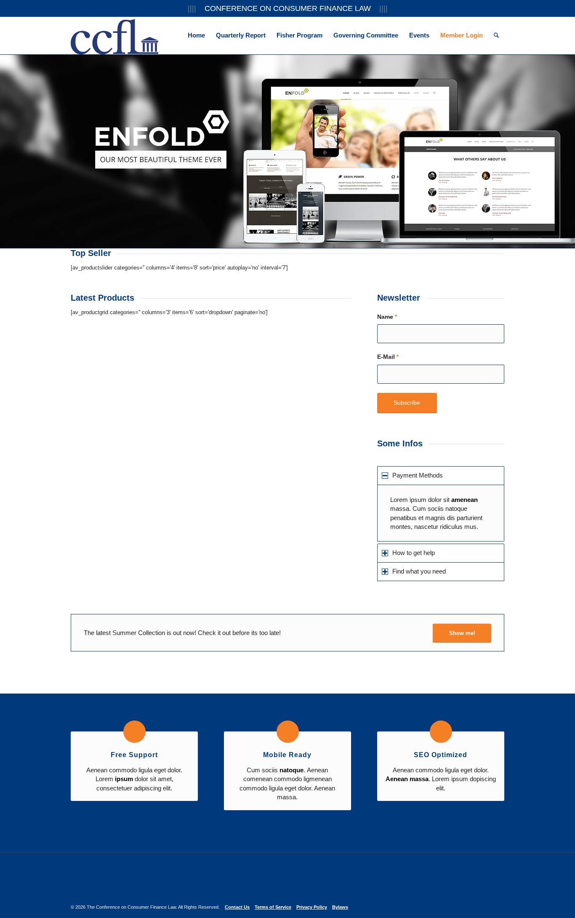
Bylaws (340, 907)
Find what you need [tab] (419, 571)
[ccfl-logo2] (114, 35)
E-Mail (388, 357)
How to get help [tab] (413, 552)
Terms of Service (273, 907)
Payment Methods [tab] (417, 475)
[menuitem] (196, 35)
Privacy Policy (311, 907)
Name (387, 317)
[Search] (496, 35)
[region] (440, 513)
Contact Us (237, 907)
